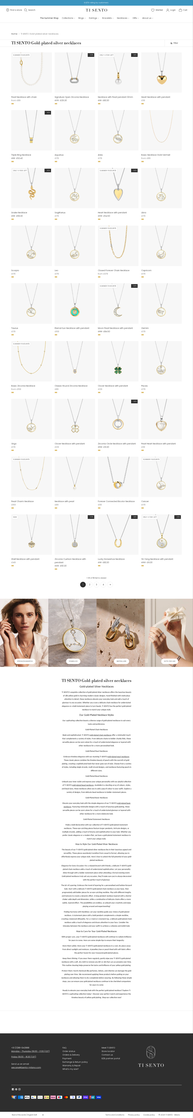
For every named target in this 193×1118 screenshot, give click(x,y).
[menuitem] (115, 1115)
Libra (143, 212)
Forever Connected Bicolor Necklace (116, 501)
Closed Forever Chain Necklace (113, 270)
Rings (81, 18)
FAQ (64, 1047)
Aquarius (59, 154)
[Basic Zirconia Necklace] (31, 361)
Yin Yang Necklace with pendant (157, 559)
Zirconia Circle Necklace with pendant (117, 443)
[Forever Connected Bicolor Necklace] (118, 477)
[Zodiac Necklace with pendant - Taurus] (31, 303)
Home (14, 33)
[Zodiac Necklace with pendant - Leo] (75, 246)
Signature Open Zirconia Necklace (72, 97)
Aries (100, 154)
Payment (66, 1058)
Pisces (144, 385)
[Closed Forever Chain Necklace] (118, 246)
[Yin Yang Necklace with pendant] (161, 534)
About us (146, 18)
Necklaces (122, 18)
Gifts (135, 18)
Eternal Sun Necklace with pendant (72, 328)
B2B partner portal (111, 1058)
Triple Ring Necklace (21, 154)
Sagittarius (60, 212)
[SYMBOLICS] (72, 633)
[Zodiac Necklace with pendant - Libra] (161, 188)
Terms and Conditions (114, 1115)
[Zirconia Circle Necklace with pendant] (118, 419)
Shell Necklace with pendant (25, 559)
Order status (68, 1051)
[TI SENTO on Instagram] (19, 1089)
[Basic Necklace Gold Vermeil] (161, 130)
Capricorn (146, 270)
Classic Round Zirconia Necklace (71, 385)
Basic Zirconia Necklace (23, 385)
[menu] (27, 1115)
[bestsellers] (120, 633)
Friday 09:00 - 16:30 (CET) (23, 1056)
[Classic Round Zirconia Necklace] (75, 361)
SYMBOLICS (73, 661)
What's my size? (70, 1069)
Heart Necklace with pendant (155, 97)
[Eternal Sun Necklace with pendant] (75, 303)
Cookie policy (149, 1115)
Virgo (14, 443)
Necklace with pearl (64, 501)
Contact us (107, 1054)
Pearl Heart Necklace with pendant (158, 443)
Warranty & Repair (71, 1065)
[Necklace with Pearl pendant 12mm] (118, 72)
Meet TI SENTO (108, 1047)
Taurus (14, 328)
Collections (67, 18)
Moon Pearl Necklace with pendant (115, 328)
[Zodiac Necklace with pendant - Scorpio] (31, 246)
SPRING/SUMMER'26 (25, 661)
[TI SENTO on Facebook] (13, 1089)
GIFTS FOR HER (169, 661)
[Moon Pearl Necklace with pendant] (118, 303)
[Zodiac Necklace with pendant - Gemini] (161, 303)
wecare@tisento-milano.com (26, 1067)
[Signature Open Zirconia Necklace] (75, 72)
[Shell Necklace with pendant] (31, 534)
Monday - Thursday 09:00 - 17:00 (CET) (30, 1051)
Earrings (93, 18)
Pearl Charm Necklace (22, 501)
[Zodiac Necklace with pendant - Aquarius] (75, 130)
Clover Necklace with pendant (113, 385)
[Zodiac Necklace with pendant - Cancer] (161, 477)
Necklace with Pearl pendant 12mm (115, 97)
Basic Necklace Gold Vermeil (155, 154)
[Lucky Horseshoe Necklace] (118, 534)
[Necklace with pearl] (75, 477)
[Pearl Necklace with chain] (31, 72)
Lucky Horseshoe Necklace (111, 559)
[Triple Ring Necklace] (31, 130)
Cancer (145, 501)
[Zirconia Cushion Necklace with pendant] (75, 534)
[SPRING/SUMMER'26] (24, 633)
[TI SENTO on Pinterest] (16, 1089)
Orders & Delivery (71, 1054)
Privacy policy (134, 1115)
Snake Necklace (19, 212)
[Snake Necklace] (31, 188)
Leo (56, 270)
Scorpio (15, 270)
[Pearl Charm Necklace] (31, 477)
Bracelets (107, 18)
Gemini (144, 328)
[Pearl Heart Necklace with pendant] (161, 419)
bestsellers (121, 661)
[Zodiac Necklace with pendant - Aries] (118, 130)
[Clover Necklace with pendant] (118, 361)
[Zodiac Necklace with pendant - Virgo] (31, 419)
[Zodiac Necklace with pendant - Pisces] (161, 361)
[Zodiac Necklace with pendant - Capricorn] (161, 246)
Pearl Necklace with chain (24, 97)
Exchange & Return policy (75, 1062)
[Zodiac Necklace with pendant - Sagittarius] (75, 188)
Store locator (108, 1051)
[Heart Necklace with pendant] (161, 72)
